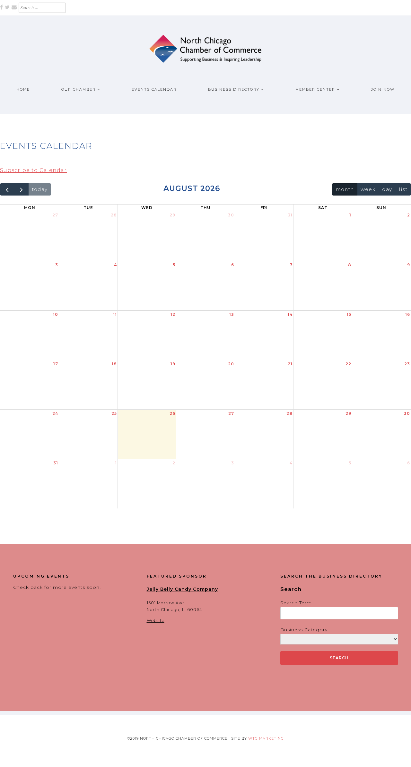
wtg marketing (266, 738)
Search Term (296, 603)
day (387, 189)
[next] (21, 189)
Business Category (304, 630)
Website (155, 620)
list (403, 189)
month (345, 189)
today (40, 189)
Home (23, 89)
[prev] (7, 189)
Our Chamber (78, 89)
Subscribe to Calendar (33, 170)
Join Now (383, 89)
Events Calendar (154, 89)
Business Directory (233, 89)
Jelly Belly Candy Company (182, 589)
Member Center (315, 89)
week (368, 189)
